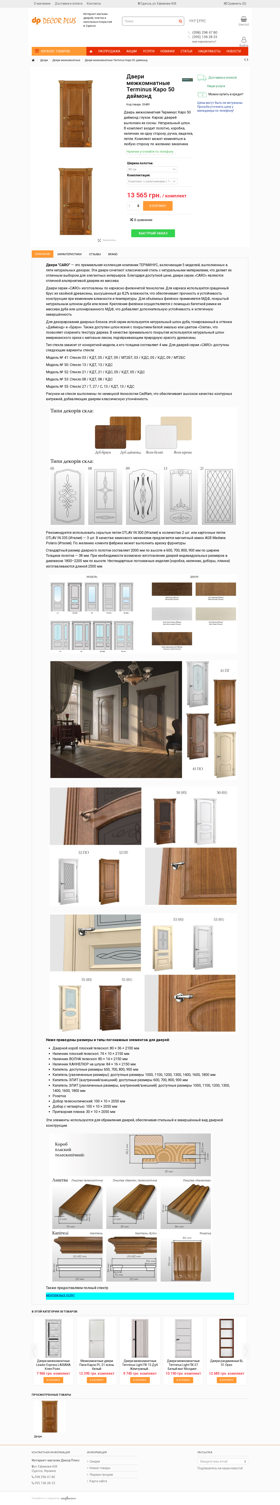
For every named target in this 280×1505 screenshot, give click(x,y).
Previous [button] (34, 1351)
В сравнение (143, 220)
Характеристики (69, 254)
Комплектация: (139, 175)
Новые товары (99, 1468)
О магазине (42, 3)
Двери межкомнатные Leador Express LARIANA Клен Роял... (53, 1365)
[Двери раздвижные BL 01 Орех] (226, 1338)
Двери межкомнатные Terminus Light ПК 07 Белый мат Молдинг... (183, 1365)
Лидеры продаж (101, 1474)
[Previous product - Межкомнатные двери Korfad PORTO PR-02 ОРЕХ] (245, 59)
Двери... (39, 1436)
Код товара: (133, 104)
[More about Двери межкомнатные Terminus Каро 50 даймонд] (50, 1416)
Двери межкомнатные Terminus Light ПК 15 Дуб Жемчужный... (140, 1365)
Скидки (94, 1461)
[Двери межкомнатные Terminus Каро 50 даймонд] (75, 201)
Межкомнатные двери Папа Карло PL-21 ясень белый (96, 1365)
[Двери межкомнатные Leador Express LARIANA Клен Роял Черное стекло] (53, 1338)
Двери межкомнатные (66, 60)
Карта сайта (98, 1481)
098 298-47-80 (45, 1477)
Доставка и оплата (68, 3)
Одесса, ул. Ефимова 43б (158, 3)
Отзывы (95, 254)
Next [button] (246, 1351)
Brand (113, 254)
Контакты (94, 3)
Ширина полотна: (140, 163)
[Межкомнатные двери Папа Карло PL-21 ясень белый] (97, 1338)
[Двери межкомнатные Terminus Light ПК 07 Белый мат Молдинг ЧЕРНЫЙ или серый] (183, 1338)
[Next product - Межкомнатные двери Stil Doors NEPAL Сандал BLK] (247, 59)
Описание (42, 254)
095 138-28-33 (45, 1483)
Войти (244, 45)
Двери (44, 60)
